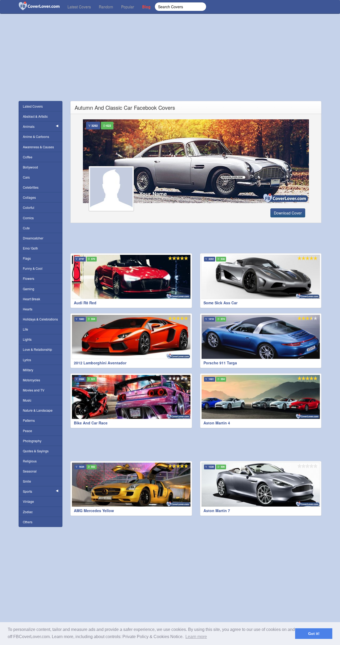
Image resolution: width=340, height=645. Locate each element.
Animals (29, 126)
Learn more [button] (196, 636)
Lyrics (27, 359)
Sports (27, 491)
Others (27, 522)
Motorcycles (31, 380)
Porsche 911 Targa (220, 362)
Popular (127, 6)
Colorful (28, 207)
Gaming (28, 288)
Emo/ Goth (30, 248)
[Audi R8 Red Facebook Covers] (131, 277)
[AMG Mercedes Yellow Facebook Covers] (131, 484)
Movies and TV (33, 390)
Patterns (29, 420)
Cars (26, 177)
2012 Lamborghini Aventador (100, 362)
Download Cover (288, 213)
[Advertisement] (170, 64)
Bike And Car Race (91, 422)
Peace (27, 430)
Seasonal (30, 471)
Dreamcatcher (33, 238)
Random (106, 6)
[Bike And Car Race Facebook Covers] (131, 397)
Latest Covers (79, 6)
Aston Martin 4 (216, 422)
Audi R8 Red (85, 302)
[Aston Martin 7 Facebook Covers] (260, 484)
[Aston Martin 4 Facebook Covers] (260, 397)
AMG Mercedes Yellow (94, 510)
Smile (27, 481)
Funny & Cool (32, 268)
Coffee (27, 157)
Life (25, 329)
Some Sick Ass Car (220, 302)
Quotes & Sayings (36, 451)
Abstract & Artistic (35, 116)
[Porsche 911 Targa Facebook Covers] (260, 337)
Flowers (28, 278)
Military (28, 370)
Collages (29, 197)
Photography (32, 441)
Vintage (28, 501)
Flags (27, 258)
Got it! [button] (314, 633)
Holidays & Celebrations (40, 319)
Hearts (27, 309)
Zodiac (28, 511)
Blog (146, 6)
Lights (27, 339)
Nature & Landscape (38, 410)
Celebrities (31, 187)
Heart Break (31, 299)
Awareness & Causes (38, 147)
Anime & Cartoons (36, 136)
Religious (30, 461)
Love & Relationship (37, 349)
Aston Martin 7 (216, 510)
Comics (28, 218)
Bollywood (30, 167)
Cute (26, 228)
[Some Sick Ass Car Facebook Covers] (260, 277)
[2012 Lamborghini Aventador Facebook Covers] (131, 337)
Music (27, 400)
